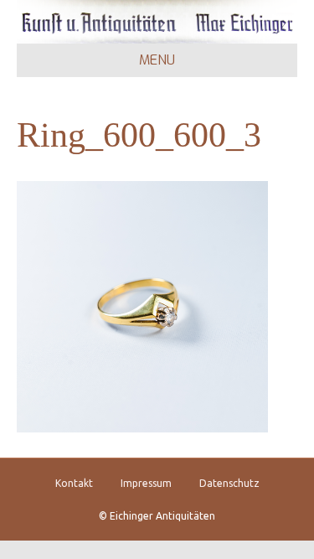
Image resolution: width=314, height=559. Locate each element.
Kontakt (74, 483)
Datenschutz (229, 483)
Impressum (146, 483)
